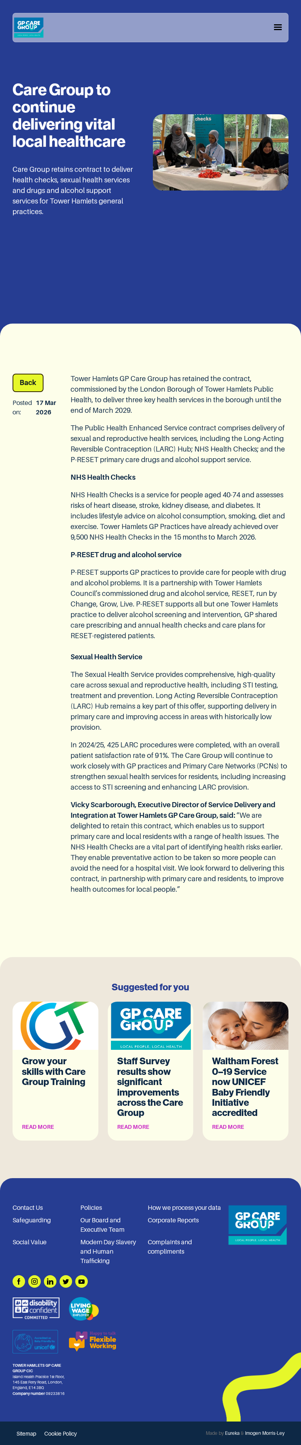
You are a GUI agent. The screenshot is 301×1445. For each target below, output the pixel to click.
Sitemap (26, 1434)
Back (28, 383)
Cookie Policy (60, 1434)
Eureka (232, 1433)
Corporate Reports (173, 1220)
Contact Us (28, 1207)
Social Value (30, 1242)
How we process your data (184, 1207)
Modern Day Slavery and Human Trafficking (108, 1252)
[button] (278, 27)
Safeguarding (32, 1220)
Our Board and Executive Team (102, 1225)
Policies (91, 1207)
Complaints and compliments (170, 1247)
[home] (28, 27)
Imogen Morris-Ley (265, 1433)
